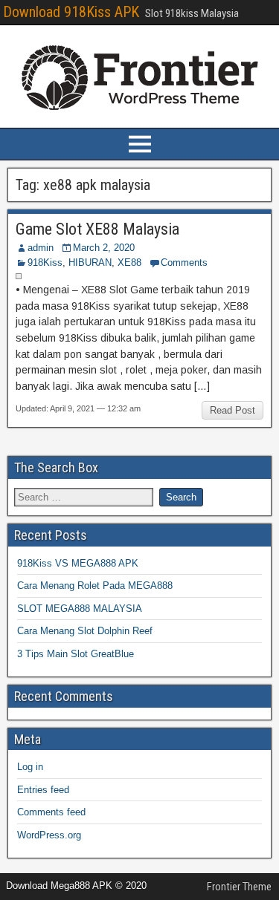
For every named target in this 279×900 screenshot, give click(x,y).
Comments (184, 262)
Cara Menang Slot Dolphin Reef (85, 630)
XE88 (129, 262)
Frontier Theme (239, 886)
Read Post (232, 410)
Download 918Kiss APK (71, 12)
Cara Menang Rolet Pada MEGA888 (95, 585)
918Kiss (45, 262)
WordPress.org (49, 835)
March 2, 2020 (104, 247)
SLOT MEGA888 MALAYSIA (79, 608)
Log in (30, 766)
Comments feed (51, 812)
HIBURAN (90, 262)
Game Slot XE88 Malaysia (97, 229)
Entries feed (43, 789)
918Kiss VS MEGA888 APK (77, 563)
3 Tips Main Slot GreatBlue (75, 653)
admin (41, 247)
